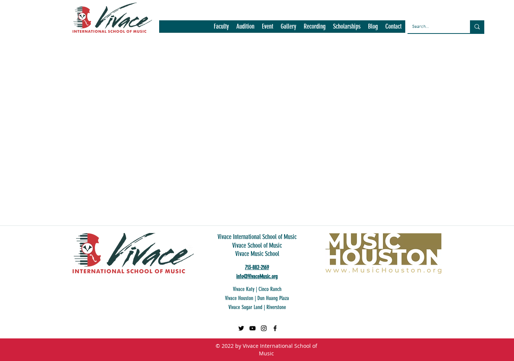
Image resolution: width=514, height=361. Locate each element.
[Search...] (477, 26)
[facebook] (275, 328)
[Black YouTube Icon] (252, 328)
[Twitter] (241, 328)
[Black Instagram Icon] (264, 328)
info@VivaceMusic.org (257, 276)
